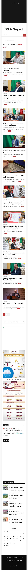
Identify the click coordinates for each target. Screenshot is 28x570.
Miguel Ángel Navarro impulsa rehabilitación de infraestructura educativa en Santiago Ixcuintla (16, 521)
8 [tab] (18, 379)
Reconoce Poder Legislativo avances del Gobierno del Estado (13, 304)
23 (10, 540)
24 (14, 540)
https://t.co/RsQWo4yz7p (12, 432)
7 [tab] (17, 379)
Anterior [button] (5, 364)
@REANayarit (19, 433)
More (5, 75)
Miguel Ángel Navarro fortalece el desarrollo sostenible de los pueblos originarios (16, 497)
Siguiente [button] (23, 364)
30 (10, 543)
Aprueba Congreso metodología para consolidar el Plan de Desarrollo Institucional (12, 68)
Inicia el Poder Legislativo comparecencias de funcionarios (14, 151)
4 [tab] (12, 379)
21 (4, 540)
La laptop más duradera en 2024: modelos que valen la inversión (13, 176)
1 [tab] (7, 379)
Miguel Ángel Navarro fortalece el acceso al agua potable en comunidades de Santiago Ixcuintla (16, 489)
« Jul (4, 545)
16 (10, 538)
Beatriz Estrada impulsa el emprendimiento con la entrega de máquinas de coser (16, 513)
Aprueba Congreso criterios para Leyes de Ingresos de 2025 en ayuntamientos (13, 202)
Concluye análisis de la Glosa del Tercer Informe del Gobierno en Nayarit (13, 227)
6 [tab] (15, 379)
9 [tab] (20, 379)
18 (17, 538)
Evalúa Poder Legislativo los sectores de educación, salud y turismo (13, 124)
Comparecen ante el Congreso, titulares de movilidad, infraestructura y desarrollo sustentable (14, 97)
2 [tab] (9, 379)
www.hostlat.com (18, 560)
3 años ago (5, 435)
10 (13, 536)
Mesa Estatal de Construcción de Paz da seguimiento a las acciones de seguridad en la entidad (16, 505)
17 (13, 538)
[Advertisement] (14, 13)
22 (7, 540)
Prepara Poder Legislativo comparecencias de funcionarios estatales (14, 253)
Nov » (7, 545)
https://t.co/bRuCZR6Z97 (8, 433)
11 (17, 536)
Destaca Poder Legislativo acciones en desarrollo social (12, 279)
